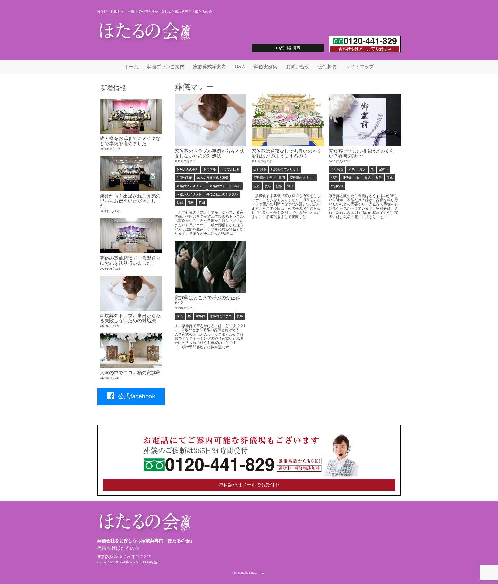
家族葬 (383, 169)
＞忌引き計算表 (287, 48)
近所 (202, 203)
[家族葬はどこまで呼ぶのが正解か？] (211, 267)
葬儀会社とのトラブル (222, 194)
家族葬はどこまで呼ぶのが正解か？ (207, 300)
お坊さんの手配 (187, 169)
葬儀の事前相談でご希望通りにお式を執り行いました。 (130, 261)
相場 (334, 178)
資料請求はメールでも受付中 (249, 484)
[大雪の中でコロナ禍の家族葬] (131, 350)
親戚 (180, 203)
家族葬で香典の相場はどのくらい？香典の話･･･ (361, 153)
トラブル (209, 169)
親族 (191, 203)
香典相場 (337, 186)
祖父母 (346, 178)
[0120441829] (249, 475)
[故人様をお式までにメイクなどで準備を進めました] (131, 116)
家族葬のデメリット (191, 186)
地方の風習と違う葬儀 (212, 178)
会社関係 (260, 169)
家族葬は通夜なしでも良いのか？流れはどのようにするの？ (287, 153)
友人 (362, 169)
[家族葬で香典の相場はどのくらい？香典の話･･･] (365, 120)
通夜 (290, 186)
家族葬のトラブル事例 (225, 186)
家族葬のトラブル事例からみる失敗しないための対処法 (210, 153)
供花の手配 (184, 178)
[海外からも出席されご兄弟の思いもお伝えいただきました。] (131, 173)
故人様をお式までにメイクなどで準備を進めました (130, 141)
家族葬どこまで (221, 316)
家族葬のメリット (189, 194)
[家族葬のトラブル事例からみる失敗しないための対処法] (211, 120)
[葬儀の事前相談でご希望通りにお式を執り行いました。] (131, 235)
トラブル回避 (230, 169)
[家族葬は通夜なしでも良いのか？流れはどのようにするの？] (288, 120)
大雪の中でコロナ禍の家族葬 (130, 372)
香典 (390, 178)
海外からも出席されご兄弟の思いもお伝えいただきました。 (130, 201)
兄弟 (351, 169)
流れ (257, 186)
